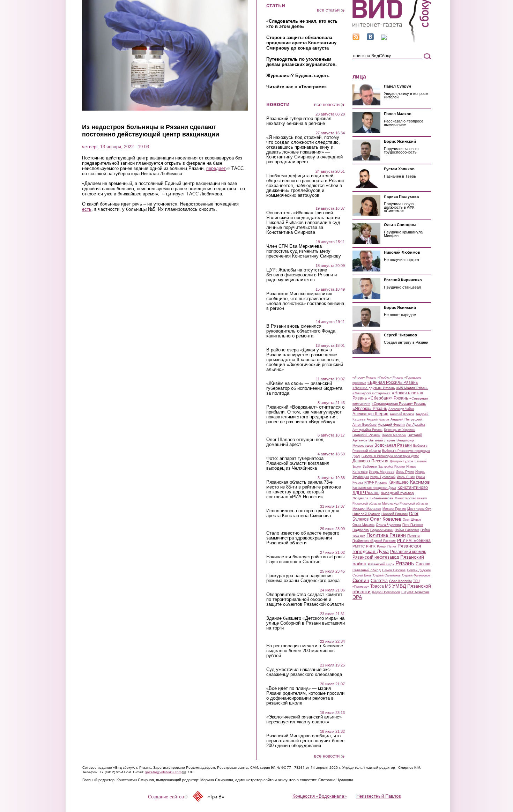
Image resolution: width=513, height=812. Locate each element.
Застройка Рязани (391, 466)
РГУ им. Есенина (414, 540)
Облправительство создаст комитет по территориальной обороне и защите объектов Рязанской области (305, 599)
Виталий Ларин (382, 440)
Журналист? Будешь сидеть (297, 75)
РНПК (371, 546)
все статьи (328, 10)
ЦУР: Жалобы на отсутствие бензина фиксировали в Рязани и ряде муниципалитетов (301, 275)
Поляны (413, 535)
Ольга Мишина (363, 525)
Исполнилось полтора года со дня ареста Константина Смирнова (302, 513)
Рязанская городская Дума (386, 548)
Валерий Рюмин (366, 435)
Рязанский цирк (381, 564)
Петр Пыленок (412, 525)
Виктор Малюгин (394, 435)
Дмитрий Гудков (401, 461)
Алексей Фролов (402, 414)
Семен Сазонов (394, 570)
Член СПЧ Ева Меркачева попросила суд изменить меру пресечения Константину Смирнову (303, 251)
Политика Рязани (386, 535)
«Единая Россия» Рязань (392, 382)
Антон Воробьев (364, 424)
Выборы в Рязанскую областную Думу (390, 456)
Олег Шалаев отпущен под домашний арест (295, 442)
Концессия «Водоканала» (319, 796)
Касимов (420, 482)
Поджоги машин (381, 530)
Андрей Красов (378, 419)
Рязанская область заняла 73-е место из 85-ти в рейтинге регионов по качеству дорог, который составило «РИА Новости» (303, 489)
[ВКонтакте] (370, 38)
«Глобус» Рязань (390, 377)
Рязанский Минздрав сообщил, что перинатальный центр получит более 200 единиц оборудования (305, 740)
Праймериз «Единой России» (374, 541)
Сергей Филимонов (416, 575)
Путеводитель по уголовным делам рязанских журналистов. (301, 62)
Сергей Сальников (387, 575)
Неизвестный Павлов (378, 796)
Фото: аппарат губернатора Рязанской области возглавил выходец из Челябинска (297, 463)
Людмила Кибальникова (372, 498)
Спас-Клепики (400, 581)
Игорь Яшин (406, 477)
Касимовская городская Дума (374, 488)
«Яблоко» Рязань (369, 408)
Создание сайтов (168, 796)
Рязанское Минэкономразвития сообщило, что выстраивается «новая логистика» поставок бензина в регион (305, 301)
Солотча (379, 580)
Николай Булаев (366, 514)
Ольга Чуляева (388, 525)
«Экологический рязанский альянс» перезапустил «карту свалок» (304, 719)
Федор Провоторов (386, 592)
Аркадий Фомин (391, 424)
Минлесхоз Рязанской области (405, 503)
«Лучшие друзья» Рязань (373, 388)
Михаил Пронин (394, 509)
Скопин (360, 580)
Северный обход (366, 570)
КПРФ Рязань (375, 482)
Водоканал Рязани (393, 445)
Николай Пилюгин (394, 514)
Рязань (404, 563)
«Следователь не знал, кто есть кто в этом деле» (301, 23)
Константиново (412, 487)
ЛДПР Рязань (365, 492)
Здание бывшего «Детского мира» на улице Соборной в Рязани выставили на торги (305, 623)
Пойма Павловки (407, 530)
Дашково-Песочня (370, 461)
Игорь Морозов (381, 472)
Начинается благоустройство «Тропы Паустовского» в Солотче (305, 559)
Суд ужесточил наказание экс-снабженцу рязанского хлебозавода (304, 672)
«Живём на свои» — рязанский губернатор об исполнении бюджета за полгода (304, 388)
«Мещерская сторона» (371, 393)
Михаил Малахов (366, 509)
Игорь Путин (405, 472)
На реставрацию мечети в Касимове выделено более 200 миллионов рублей (304, 650)
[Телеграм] (384, 38)
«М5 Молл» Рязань (412, 388)
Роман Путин (386, 546)
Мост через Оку (419, 509)
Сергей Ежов (362, 575)
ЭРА (357, 597)
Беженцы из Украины (399, 430)
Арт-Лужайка (415, 424)
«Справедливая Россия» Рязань (399, 403)
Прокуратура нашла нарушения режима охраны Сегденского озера (303, 578)
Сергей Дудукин (419, 570)
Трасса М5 (380, 586)
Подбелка (360, 530)
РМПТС (358, 546)
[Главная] (391, 41)
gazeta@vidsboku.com (165, 772)
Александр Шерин (370, 413)
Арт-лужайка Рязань (367, 430)
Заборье (370, 466)
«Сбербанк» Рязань (388, 398)
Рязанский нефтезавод (375, 557)
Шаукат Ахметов (415, 592)
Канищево (398, 482)
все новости (327, 104)
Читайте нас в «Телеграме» (296, 86)
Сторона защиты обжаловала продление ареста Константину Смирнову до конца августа (301, 43)
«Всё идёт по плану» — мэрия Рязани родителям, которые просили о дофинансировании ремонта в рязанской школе (305, 696)
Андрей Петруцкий (406, 419)
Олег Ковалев (385, 519)
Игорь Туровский (382, 477)
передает (218, 168)
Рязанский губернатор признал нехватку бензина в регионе (299, 121)
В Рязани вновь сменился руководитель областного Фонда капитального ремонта (300, 331)
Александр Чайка (401, 409)
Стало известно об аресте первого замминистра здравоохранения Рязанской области (302, 538)
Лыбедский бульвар (397, 493)
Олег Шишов (412, 519)
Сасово (423, 563)
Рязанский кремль (408, 551)
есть (86, 209)
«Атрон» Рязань (364, 377)
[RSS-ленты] (355, 38)
